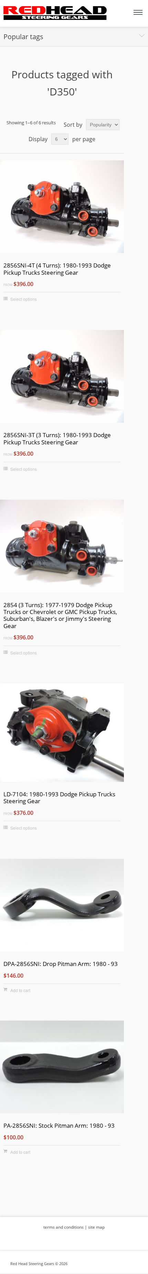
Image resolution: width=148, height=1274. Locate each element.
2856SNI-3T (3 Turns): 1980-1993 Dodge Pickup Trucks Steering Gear (57, 439)
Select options (23, 299)
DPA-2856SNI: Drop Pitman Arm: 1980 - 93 (60, 963)
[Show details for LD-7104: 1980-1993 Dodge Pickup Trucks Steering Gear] (62, 733)
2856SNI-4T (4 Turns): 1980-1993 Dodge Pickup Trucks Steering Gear (57, 269)
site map (96, 1227)
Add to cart (20, 990)
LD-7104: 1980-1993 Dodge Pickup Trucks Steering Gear (59, 798)
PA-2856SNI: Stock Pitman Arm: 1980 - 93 (59, 1125)
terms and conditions (63, 1227)
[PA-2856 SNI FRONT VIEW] (62, 1068)
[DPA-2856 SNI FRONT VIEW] (62, 906)
